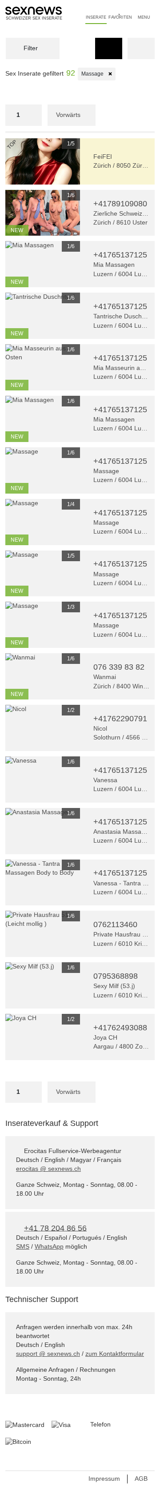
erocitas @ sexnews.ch (48, 1168)
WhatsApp (49, 1246)
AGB (141, 1478)
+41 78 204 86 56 (55, 1227)
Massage (98, 73)
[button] (10, 161)
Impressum (104, 1478)
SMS (22, 1246)
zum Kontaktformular (114, 1353)
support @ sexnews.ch (48, 1353)
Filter (30, 48)
